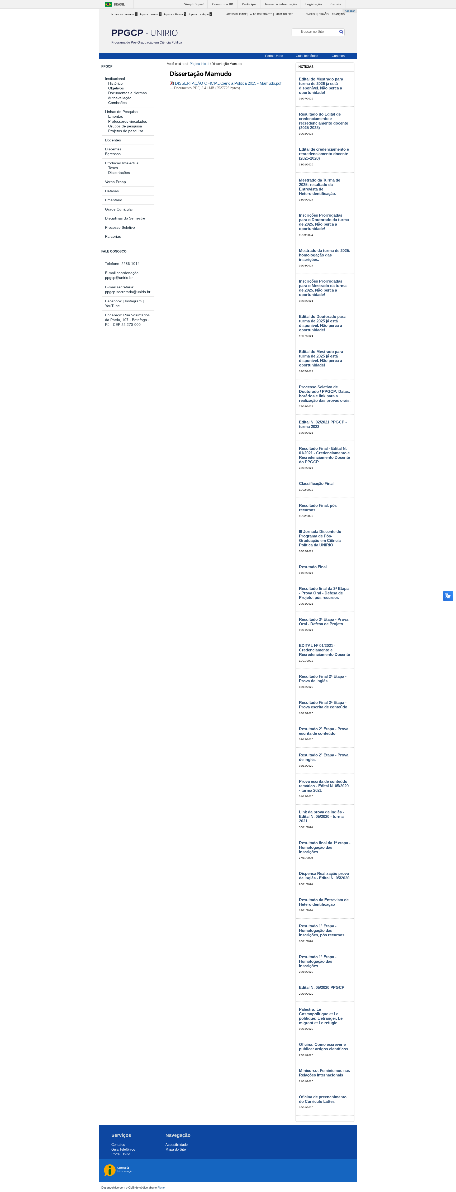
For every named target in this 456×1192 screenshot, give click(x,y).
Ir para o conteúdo (124, 14)
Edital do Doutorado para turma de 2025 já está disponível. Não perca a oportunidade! (322, 323)
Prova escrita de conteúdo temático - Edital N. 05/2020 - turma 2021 (324, 786)
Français (338, 14)
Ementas (115, 116)
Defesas (112, 191)
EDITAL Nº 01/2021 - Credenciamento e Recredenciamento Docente (324, 650)
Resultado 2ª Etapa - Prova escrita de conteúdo (323, 731)
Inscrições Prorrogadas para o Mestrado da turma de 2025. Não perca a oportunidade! (322, 288)
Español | (325, 14)
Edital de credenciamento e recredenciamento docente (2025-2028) (324, 153)
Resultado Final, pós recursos (318, 507)
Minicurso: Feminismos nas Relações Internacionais (324, 1072)
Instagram (133, 301)
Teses (113, 168)
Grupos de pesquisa (125, 126)
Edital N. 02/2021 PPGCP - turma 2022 (323, 424)
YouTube (112, 306)
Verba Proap (115, 182)
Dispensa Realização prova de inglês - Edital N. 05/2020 (324, 875)
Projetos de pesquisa (125, 131)
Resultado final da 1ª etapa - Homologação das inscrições (324, 847)
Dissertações (117, 172)
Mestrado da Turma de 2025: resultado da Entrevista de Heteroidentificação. (319, 187)
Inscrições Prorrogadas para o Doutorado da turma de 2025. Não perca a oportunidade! (324, 222)
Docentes (113, 140)
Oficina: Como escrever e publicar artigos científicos (323, 1046)
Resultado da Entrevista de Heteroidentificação (324, 902)
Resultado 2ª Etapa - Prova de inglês (323, 757)
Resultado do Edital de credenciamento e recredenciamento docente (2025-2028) (323, 121)
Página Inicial (199, 64)
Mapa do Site (284, 14)
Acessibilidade (176, 1145)
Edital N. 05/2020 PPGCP (321, 987)
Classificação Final (316, 483)
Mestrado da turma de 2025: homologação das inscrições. (324, 255)
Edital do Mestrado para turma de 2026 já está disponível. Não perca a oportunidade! (321, 86)
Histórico (115, 83)
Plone (161, 1187)
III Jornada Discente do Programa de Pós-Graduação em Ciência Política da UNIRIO (320, 538)
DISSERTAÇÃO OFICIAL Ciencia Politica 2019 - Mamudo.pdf (227, 83)
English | (312, 14)
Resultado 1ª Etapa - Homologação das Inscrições (317, 961)
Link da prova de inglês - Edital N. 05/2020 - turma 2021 (321, 816)
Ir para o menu (150, 14)
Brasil (119, 4)
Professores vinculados (127, 121)
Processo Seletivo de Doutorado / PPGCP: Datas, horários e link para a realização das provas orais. (324, 394)
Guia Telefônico (307, 56)
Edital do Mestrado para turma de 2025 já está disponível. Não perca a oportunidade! (321, 358)
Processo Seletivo (120, 227)
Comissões (117, 103)
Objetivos (116, 88)
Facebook (113, 301)
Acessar (350, 10)
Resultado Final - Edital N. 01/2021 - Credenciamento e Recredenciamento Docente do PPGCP (324, 455)
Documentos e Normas (127, 93)
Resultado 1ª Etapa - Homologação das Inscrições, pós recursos (321, 930)
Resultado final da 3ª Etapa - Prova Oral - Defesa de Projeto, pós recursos (324, 593)
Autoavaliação (119, 98)
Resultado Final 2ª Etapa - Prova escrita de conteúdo (323, 704)
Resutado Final (313, 567)
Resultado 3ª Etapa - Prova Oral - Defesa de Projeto (323, 621)
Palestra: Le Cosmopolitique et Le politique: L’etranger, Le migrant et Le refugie (321, 1016)
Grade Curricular (119, 209)
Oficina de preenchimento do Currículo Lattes (322, 1099)
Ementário (113, 200)
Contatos (338, 56)
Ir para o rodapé (200, 14)
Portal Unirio (274, 56)
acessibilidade (236, 14)
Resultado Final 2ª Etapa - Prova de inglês (322, 678)
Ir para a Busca (175, 14)
